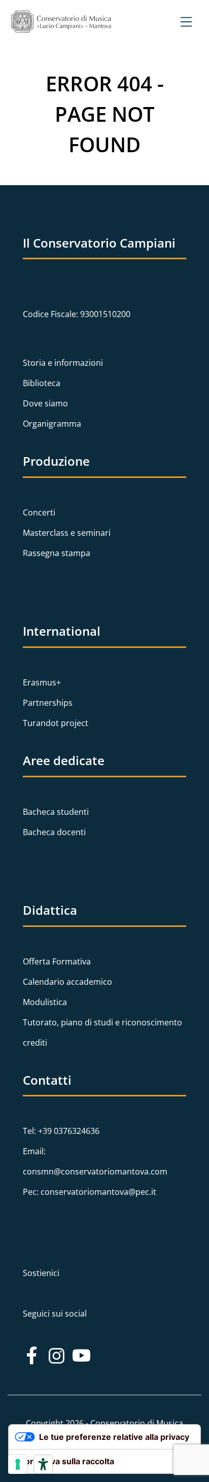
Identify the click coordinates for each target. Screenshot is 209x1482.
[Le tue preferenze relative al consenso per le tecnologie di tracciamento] (17, 1464)
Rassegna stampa (56, 553)
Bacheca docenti (54, 832)
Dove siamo (45, 403)
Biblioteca (41, 383)
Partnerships (48, 702)
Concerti (39, 512)
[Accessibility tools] (43, 1464)
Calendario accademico (67, 981)
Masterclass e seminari (67, 532)
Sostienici (41, 1273)
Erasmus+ (42, 682)
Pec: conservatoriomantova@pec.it (89, 1191)
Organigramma (52, 423)
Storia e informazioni (63, 362)
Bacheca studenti (56, 811)
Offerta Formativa (57, 961)
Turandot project (55, 723)
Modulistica (45, 1002)
